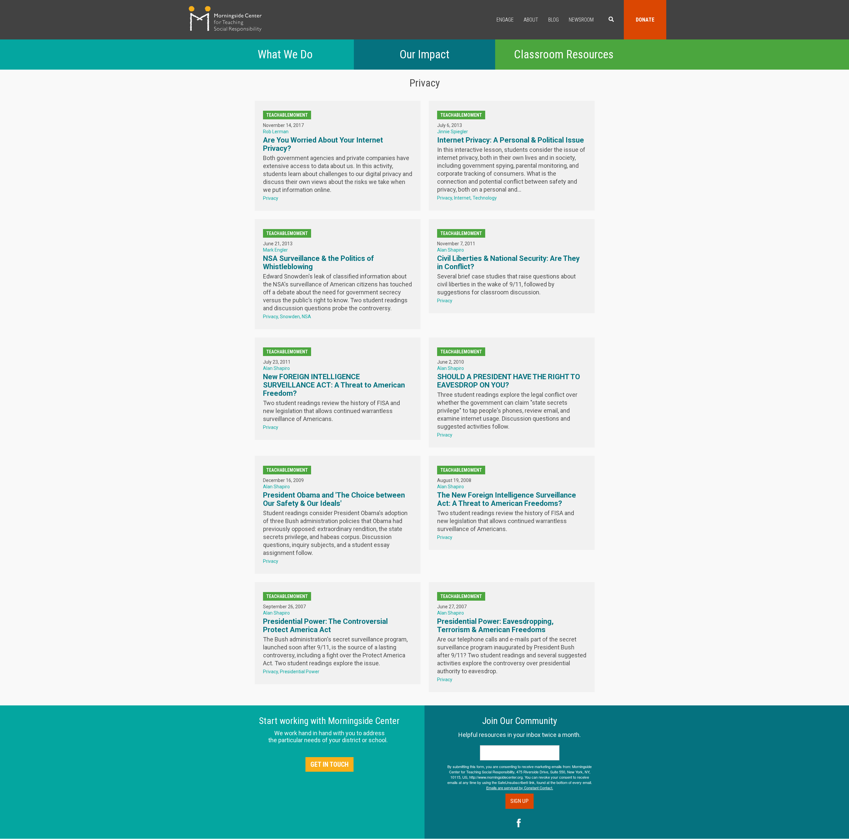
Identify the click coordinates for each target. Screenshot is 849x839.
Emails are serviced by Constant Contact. (519, 787)
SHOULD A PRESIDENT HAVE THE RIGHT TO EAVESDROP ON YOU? (508, 381)
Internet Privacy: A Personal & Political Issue (510, 140)
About (531, 20)
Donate (645, 20)
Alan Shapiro (450, 250)
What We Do (285, 54)
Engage (505, 20)
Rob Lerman (276, 131)
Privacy (270, 198)
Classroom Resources (564, 54)
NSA (306, 316)
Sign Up (519, 801)
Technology (485, 198)
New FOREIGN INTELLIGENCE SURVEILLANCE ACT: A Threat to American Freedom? (334, 385)
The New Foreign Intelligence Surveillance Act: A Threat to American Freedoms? (506, 499)
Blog (553, 20)
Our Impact (424, 54)
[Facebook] (519, 824)
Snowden (290, 316)
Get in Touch (329, 764)
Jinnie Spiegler (452, 131)
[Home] (225, 19)
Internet (462, 198)
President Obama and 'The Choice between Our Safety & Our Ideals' (334, 499)
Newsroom (581, 20)
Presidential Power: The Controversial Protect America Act (325, 625)
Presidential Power (299, 671)
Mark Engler (275, 250)
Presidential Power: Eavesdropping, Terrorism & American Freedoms (495, 625)
